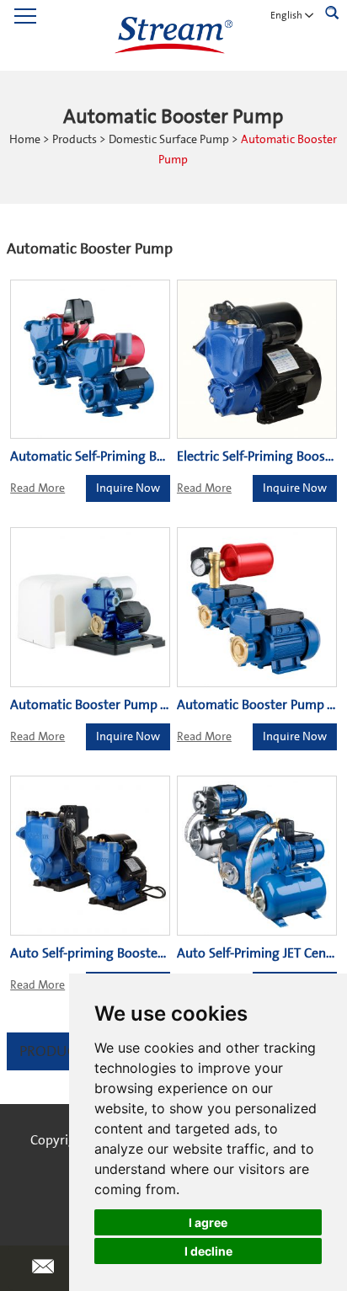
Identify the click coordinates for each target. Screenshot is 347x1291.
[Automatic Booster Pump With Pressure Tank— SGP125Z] (257, 607)
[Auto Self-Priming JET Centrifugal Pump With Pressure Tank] (257, 856)
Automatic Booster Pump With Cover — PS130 (146, 704)
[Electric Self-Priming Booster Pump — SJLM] (257, 360)
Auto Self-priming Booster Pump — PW (124, 953)
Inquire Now (128, 488)
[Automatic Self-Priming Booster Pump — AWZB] (90, 360)
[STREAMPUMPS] (173, 35)
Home (24, 140)
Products (74, 140)
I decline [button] (208, 1251)
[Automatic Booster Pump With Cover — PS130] (90, 607)
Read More (37, 488)
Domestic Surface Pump (169, 140)
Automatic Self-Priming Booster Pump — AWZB (149, 456)
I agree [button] (208, 1222)
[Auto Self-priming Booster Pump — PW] (90, 856)
